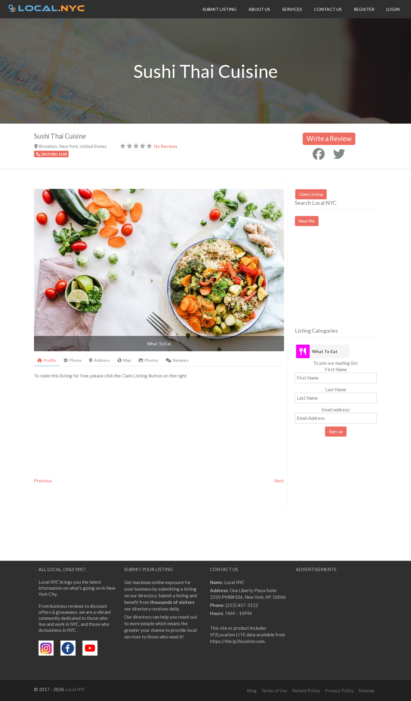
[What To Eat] (302, 351)
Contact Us (328, 9)
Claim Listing (311, 194)
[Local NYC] (46, 10)
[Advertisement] (345, 282)
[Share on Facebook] (319, 154)
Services (292, 9)
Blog (252, 690)
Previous (43, 480)
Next (279, 480)
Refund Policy (306, 690)
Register (364, 9)
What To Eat (325, 351)
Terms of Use (274, 690)
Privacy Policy (339, 690)
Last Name (335, 389)
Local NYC (75, 689)
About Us (259, 9)
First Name (336, 369)
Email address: (336, 409)
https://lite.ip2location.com (237, 641)
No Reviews (166, 146)
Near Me (307, 220)
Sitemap (367, 690)
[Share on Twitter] (339, 154)
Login (393, 9)
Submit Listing (219, 9)
